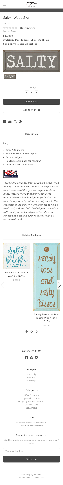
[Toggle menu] (4, 4)
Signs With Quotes (31, 398)
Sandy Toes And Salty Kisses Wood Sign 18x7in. (46, 318)
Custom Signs (32, 374)
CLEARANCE (31, 408)
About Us (31, 377)
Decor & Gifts (31, 404)
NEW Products (31, 395)
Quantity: (31, 87)
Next (60, 285)
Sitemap (31, 380)
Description (31, 134)
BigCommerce (37, 474)
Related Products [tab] (31, 235)
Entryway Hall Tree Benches (31, 401)
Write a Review (10, 31)
